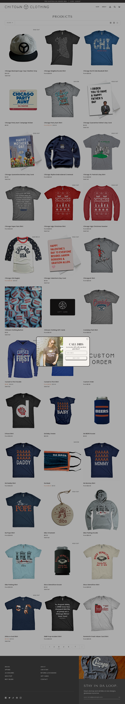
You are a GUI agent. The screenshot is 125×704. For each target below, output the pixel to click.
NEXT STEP (76, 358)
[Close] (87, 339)
